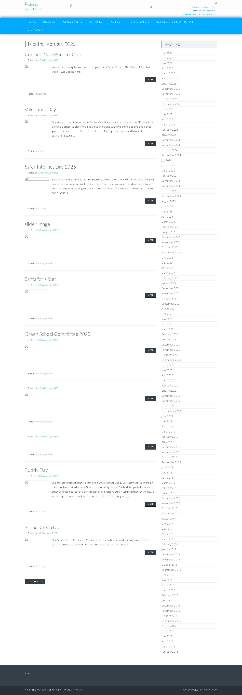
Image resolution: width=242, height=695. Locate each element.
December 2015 (170, 605)
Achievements (72, 21)
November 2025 (170, 93)
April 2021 (167, 324)
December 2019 (170, 395)
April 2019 (167, 426)
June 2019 (167, 416)
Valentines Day (40, 109)
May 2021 (167, 319)
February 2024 (169, 175)
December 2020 (170, 344)
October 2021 (169, 298)
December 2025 (170, 88)
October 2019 (169, 406)
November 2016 (170, 559)
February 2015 (169, 651)
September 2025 (171, 104)
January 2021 (168, 339)
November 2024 (170, 145)
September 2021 (171, 303)
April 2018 (167, 477)
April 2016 (167, 585)
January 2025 (168, 134)
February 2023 (169, 226)
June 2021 (167, 313)
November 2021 (170, 293)
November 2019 (170, 400)
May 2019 (167, 421)
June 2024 (167, 165)
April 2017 (167, 534)
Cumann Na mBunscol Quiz (53, 54)
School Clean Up (42, 527)
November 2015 (170, 610)
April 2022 (167, 267)
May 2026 (167, 63)
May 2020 (167, 370)
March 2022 (168, 273)
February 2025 (169, 129)
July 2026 (166, 52)
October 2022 (169, 247)
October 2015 (169, 615)
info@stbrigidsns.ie (207, 10)
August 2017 (168, 518)
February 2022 (169, 278)
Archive (114, 21)
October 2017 (169, 508)
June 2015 (167, 631)
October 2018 (169, 457)
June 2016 (167, 574)
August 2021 (168, 308)
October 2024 (169, 150)
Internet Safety (137, 21)
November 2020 (170, 349)
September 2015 (171, 621)
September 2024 (171, 155)
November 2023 (170, 186)
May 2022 (167, 262)
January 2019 (168, 441)
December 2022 (170, 237)
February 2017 (169, 544)
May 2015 (167, 636)
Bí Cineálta (35, 29)
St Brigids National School (66, 690)
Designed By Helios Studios (200, 690)
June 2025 (167, 109)
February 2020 (169, 385)
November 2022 (170, 242)
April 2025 (167, 119)
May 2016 (167, 580)
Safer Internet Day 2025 (50, 167)
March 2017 (168, 539)
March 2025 (168, 124)
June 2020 (167, 365)
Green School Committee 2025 (57, 334)
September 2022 (171, 252)
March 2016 (168, 590)
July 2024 (166, 160)
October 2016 (169, 564)
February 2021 (169, 334)
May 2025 (167, 114)
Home (32, 21)
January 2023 (168, 232)
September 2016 (171, 569)
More (150, 79)
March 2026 (168, 73)
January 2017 (168, 549)
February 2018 (169, 487)
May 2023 (167, 211)
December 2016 (170, 554)
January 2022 (168, 283)
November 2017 (170, 503)
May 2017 (167, 528)
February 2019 (169, 436)
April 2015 (167, 641)
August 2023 (168, 201)
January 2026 (168, 83)
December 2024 (170, 139)
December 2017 (170, 498)
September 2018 (171, 462)
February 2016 (169, 595)
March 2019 (168, 431)
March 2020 (168, 380)
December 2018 (170, 447)
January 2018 (168, 493)
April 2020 (167, 375)
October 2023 (169, 191)
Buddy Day (36, 470)
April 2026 (167, 68)
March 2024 (168, 170)
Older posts (36, 581)
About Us (48, 21)
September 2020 (171, 360)
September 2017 (171, 513)
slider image (37, 224)
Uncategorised (44, 263)
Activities (95, 21)
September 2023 (171, 196)
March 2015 (168, 646)
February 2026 (169, 78)
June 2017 (167, 523)
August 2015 (168, 626)
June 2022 (167, 257)
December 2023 (170, 180)
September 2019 (171, 411)
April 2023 (167, 216)
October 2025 (169, 99)
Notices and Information (174, 21)
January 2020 (168, 390)
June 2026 (167, 58)
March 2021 (168, 329)
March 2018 (168, 482)
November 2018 (170, 452)
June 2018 (167, 467)
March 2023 (168, 221)
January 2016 (168, 600)
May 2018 (167, 472)
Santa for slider (40, 279)
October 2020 (169, 354)
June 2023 (167, 206)
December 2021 (170, 288)
